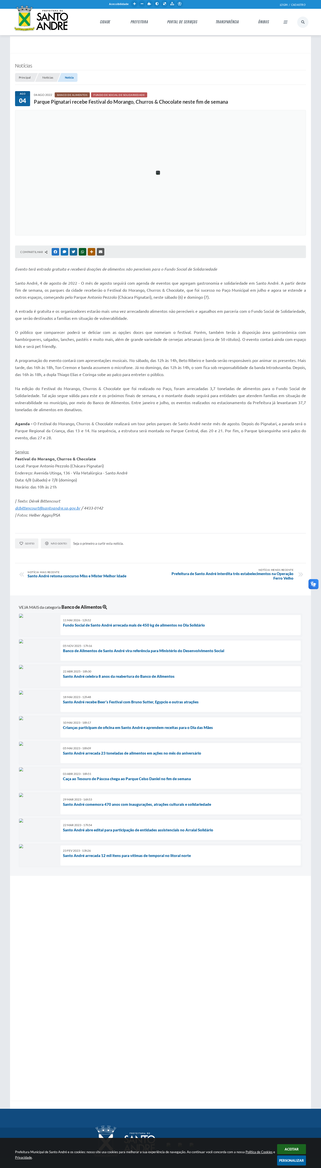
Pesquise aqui (302, 22)
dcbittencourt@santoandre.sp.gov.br (47, 508)
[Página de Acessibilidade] (179, 4)
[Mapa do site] (172, 4)
